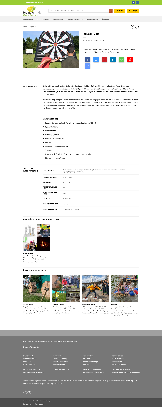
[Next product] (132, 26)
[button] (26, 65)
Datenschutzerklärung (43, 401)
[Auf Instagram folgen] (137, 2)
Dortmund (27, 383)
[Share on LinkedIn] (113, 59)
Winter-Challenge (58, 304)
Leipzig (43, 383)
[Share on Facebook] (87, 59)
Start (25, 26)
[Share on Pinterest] (104, 59)
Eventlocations (57, 19)
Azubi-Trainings (92, 19)
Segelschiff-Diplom (88, 304)
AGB (33, 401)
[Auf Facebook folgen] (133, 2)
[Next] (138, 302)
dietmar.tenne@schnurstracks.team (126, 372)
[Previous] (23, 302)
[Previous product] (137, 26)
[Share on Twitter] (96, 59)
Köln (135, 380)
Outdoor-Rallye (28, 304)
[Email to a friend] (87, 66)
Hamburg (129, 380)
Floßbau (114, 304)
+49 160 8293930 (123, 369)
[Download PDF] (130, 59)
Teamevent (34, 26)
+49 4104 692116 (33, 369)
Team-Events (28, 19)
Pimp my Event (28, 253)
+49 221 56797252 (93, 369)
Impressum (26, 401)
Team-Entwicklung (74, 19)
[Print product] (121, 59)
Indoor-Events (43, 19)
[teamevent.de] (34, 10)
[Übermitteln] (111, 11)
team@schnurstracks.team (33, 372)
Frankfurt (35, 383)
